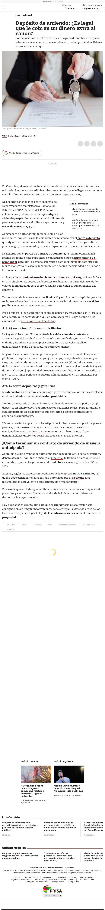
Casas (24, 525)
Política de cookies (86, 879)
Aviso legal (39, 879)
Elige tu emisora (92, 8)
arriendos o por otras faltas (38, 321)
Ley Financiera (89, 525)
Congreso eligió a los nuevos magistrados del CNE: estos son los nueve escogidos (20, 855)
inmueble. (57, 458)
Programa (70, 8)
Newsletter (47, 877)
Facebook (80, 144)
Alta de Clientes (86, 877)
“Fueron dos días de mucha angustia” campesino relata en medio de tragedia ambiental (32, 791)
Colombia (11, 525)
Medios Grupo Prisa (52, 895)
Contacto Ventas (31, 877)
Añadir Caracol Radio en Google (24, 153)
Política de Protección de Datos (61, 879)
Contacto (16, 877)
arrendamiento (33, 396)
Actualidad (24, 15)
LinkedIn (93, 144)
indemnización (70, 493)
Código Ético (73, 882)
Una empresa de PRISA (52, 889)
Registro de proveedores (21, 879)
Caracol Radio (13, 7)
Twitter (87, 144)
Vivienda (37, 525)
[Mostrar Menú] (3, 7)
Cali (4, 135)
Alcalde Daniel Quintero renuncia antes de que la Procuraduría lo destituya (68, 788)
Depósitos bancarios (67, 525)
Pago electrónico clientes (65, 877)
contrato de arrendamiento (36, 431)
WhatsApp (100, 144)
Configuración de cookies (37, 882)
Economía (11, 529)
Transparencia (57, 882)
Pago (50, 525)
